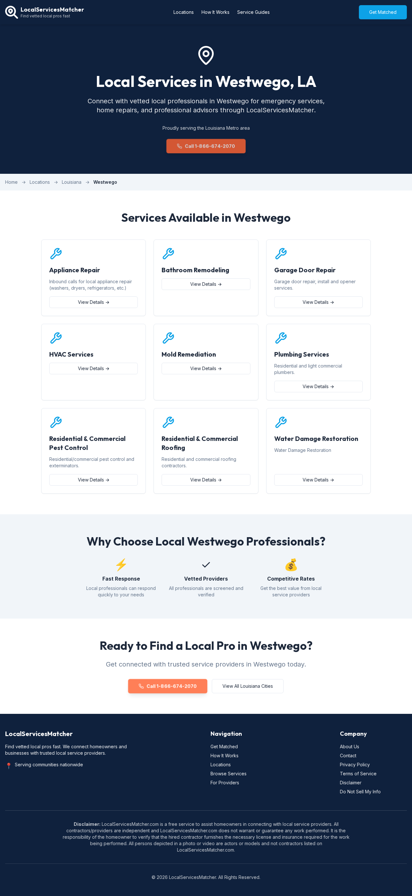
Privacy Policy (355, 764)
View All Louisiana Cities (247, 686)
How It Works (215, 12)
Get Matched (383, 12)
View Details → (93, 302)
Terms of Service (358, 773)
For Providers (225, 782)
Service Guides (253, 12)
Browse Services (229, 773)
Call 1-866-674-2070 (210, 146)
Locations (183, 12)
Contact (348, 755)
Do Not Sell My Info (360, 791)
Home (11, 182)
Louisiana (71, 182)
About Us (349, 746)
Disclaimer (350, 782)
